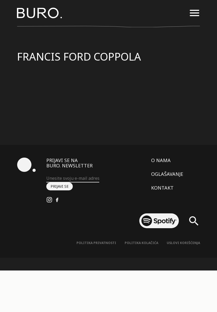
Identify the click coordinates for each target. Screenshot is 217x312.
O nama (161, 160)
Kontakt (162, 188)
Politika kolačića (141, 243)
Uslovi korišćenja (183, 243)
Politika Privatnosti (96, 243)
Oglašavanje (167, 174)
